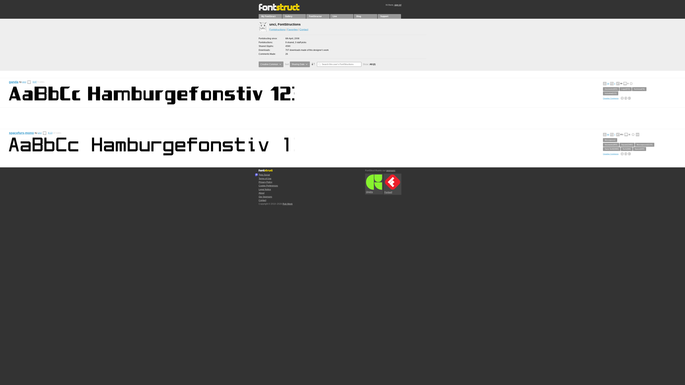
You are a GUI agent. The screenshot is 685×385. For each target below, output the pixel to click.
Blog (358, 16)
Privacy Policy (265, 182)
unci (24, 82)
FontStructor (315, 16)
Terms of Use (265, 178)
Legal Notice (265, 189)
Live (335, 16)
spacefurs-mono (21, 133)
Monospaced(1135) (645, 145)
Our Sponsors (265, 197)
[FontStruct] (283, 10)
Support (384, 16)
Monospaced (610, 140)
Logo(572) (625, 89)
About (261, 193)
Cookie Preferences (268, 185)
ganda (13, 82)
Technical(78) (639, 89)
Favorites (292, 29)
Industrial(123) (610, 93)
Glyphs (369, 192)
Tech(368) (627, 149)
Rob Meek (288, 204)
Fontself (388, 192)
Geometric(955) (611, 89)
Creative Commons (610, 98)
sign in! (397, 5)
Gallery (288, 16)
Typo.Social (264, 175)
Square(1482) (627, 145)
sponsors (390, 170)
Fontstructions (277, 29)
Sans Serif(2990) (612, 149)
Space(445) (639, 149)
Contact (304, 29)
